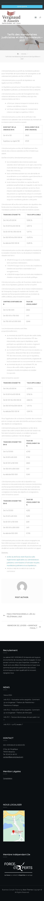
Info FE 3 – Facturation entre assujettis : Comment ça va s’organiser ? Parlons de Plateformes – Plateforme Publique (22, 702)
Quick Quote (22, 6)
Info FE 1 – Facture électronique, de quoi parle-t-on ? (22, 718)
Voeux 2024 (8, 695)
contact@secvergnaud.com (13, 757)
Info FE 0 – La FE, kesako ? (13, 724)
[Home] (18, 54)
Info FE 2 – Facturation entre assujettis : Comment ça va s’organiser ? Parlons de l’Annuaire (22, 711)
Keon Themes (28, 890)
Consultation (7, 778)
